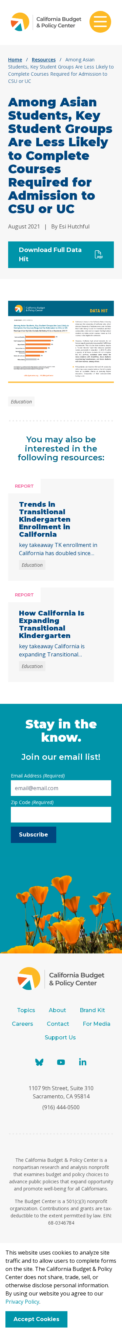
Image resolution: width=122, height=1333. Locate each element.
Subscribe (33, 834)
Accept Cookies (36, 1319)
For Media (96, 1024)
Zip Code (32, 802)
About (57, 1010)
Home (15, 59)
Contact (58, 1024)
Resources (44, 59)
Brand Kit (92, 1010)
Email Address (38, 775)
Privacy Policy (22, 1301)
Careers (22, 1024)
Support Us (61, 1037)
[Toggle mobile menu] (100, 22)
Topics (26, 1010)
